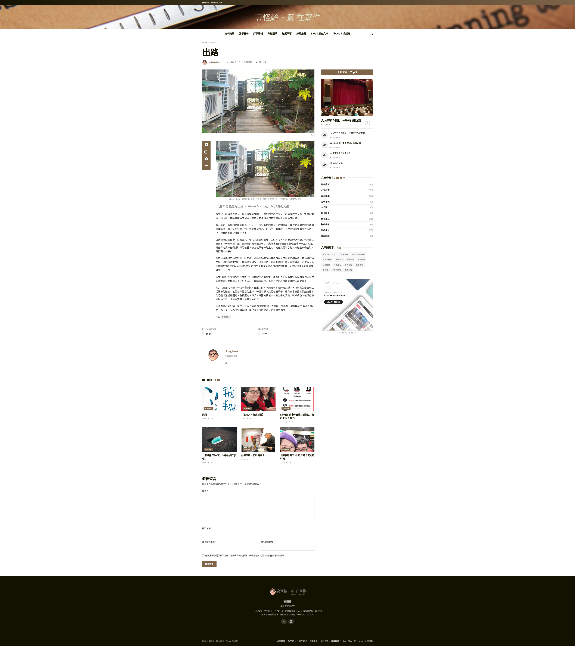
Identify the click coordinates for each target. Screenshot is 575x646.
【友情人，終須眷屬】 (253, 414)
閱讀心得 (348, 270)
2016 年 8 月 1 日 (233, 62)
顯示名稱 (207, 528)
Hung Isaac (216, 62)
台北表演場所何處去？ (340, 153)
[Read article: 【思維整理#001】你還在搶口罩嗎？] (219, 439)
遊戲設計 (325, 230)
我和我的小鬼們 (358, 254)
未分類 (324, 207)
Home (204, 42)
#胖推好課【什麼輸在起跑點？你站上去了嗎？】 (297, 416)
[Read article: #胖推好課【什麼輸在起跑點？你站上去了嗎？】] (297, 399)
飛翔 (204, 414)
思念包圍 (344, 254)
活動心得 (339, 259)
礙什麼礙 (361, 259)
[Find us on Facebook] (284, 621)
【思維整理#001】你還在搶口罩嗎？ (219, 456)
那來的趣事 (336, 270)
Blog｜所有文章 (319, 33)
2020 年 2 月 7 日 (209, 462)
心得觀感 (325, 190)
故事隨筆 (229, 33)
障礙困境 (272, 33)
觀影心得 (359, 265)
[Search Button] (372, 33)
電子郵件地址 (209, 541)
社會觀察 (326, 265)
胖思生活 (226, 317)
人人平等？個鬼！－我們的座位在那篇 (347, 133)
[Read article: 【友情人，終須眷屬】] (258, 399)
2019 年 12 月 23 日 (288, 462)
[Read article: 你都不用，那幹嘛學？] (258, 439)
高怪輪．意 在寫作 (287, 17)
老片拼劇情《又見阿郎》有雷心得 (345, 143)
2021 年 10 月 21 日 (210, 418)
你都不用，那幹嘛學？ (253, 455)
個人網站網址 (267, 541)
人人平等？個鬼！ (330, 254)
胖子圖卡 (244, 33)
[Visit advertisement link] (347, 305)
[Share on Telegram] (206, 158)
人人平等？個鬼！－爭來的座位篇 (341, 120)
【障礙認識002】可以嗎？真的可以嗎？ (297, 456)
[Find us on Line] (291, 621)
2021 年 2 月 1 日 (287, 422)
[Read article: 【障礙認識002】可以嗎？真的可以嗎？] (297, 439)
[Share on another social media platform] (206, 166)
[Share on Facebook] (206, 144)
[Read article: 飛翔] (219, 399)
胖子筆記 (258, 33)
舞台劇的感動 (336, 163)
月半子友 (325, 201)
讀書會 (325, 270)
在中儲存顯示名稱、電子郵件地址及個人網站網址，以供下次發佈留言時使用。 (245, 555)
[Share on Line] (206, 151)
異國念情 (350, 259)
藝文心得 (348, 265)
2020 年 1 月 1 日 (248, 459)
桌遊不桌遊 (327, 259)
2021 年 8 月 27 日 (248, 418)
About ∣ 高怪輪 (342, 33)
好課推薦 (301, 33)
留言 (205, 490)
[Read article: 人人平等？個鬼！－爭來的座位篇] (347, 97)
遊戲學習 (287, 33)
